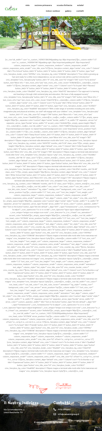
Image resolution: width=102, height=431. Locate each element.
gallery (68, 11)
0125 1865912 (64, 409)
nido (28, 5)
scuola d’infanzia (64, 5)
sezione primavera (43, 5)
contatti (80, 11)
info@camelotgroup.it (68, 414)
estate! (80, 5)
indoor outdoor (53, 11)
